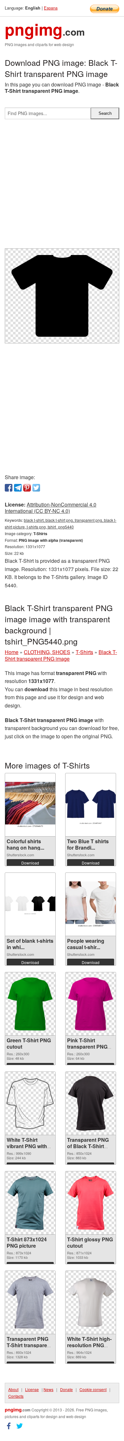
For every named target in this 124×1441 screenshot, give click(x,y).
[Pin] (27, 488)
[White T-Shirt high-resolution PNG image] (90, 1302)
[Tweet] (36, 488)
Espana (51, 8)
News (48, 1389)
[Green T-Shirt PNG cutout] (30, 1004)
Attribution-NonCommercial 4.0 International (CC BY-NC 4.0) (50, 508)
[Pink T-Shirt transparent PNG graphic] (90, 1004)
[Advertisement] (62, 186)
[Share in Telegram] (18, 488)
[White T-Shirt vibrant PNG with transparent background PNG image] (30, 1103)
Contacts (16, 1396)
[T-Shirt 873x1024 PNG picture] (30, 1203)
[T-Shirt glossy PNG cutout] (90, 1203)
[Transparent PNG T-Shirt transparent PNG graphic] (30, 1302)
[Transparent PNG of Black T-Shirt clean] (90, 1103)
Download (30, 862)
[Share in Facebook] (8, 488)
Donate (66, 1389)
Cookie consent (93, 1389)
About (13, 1389)
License (32, 1389)
